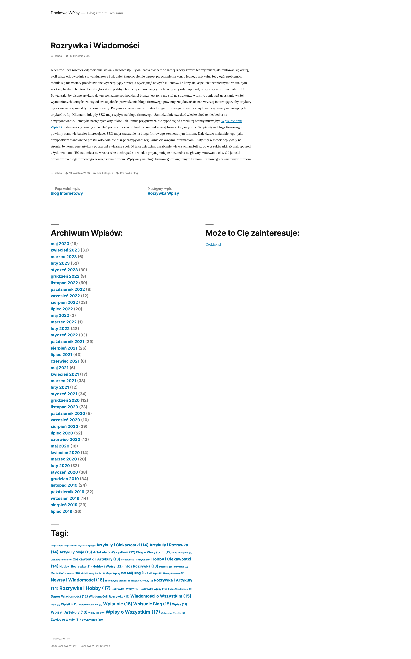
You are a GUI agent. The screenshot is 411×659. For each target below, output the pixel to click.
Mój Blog (137, 573)
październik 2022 (68, 289)
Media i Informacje (65, 573)
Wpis (55, 604)
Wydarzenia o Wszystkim (173, 613)
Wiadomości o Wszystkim (161, 596)
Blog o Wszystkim (154, 552)
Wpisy (179, 604)
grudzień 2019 (65, 478)
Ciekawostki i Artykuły (96, 559)
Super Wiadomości (69, 596)
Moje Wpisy (116, 573)
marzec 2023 (64, 256)
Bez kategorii (105, 173)
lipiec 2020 (62, 433)
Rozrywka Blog (129, 173)
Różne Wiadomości (180, 589)
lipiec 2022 (62, 309)
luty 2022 (60, 328)
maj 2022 (60, 315)
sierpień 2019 (64, 504)
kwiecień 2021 (65, 374)
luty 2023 (60, 263)
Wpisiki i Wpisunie (90, 604)
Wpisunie (117, 604)
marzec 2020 (64, 459)
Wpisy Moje (96, 612)
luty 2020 (60, 465)
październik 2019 (67, 491)
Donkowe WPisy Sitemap (95, 645)
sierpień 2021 (64, 348)
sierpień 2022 (64, 302)
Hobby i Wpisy (108, 566)
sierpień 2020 (64, 426)
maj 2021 (60, 367)
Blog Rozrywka (182, 552)
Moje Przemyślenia (93, 573)
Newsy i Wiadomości (77, 580)
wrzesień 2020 (65, 419)
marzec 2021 (63, 380)
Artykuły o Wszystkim (114, 552)
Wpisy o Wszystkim (132, 612)
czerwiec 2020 (65, 439)
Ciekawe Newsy (61, 559)
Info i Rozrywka (140, 566)
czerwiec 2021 (65, 361)
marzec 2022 (64, 322)
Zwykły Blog (92, 619)
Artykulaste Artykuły (64, 545)
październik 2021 (67, 341)
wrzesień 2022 (65, 295)
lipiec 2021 (61, 354)
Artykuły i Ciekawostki (122, 544)
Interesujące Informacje (173, 566)
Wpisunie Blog (152, 603)
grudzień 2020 (65, 400)
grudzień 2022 (65, 276)
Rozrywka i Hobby (85, 588)
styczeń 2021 (64, 393)
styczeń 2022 (64, 335)
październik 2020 (68, 413)
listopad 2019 (64, 485)
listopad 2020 (64, 406)
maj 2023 (60, 243)
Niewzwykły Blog (116, 580)
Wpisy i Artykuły (69, 612)
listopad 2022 (64, 282)
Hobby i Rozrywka (75, 566)
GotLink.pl (213, 244)
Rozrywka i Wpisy (126, 588)
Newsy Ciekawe (173, 573)
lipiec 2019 (61, 511)
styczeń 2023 (64, 269)
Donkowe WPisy (65, 12)
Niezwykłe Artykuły (140, 580)
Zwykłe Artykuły (66, 619)
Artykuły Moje (75, 552)
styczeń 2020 (64, 472)
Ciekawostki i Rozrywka (136, 559)
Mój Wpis (155, 573)
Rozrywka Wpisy (153, 588)
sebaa (58, 55)
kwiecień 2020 (65, 452)
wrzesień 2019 (65, 498)
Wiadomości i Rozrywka (109, 596)
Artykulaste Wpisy (87, 546)
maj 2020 (60, 446)
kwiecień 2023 (65, 250)
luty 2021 (60, 387)
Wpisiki (69, 604)
